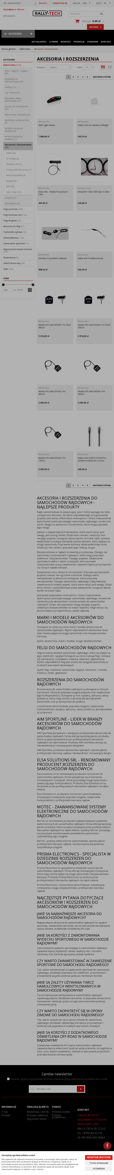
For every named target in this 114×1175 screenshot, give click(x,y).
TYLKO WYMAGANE (99, 1163)
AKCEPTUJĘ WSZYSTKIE (99, 1157)
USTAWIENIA (99, 1169)
